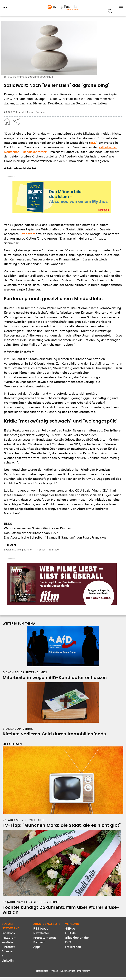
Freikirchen (73, 947)
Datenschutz (67, 971)
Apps (36, 947)
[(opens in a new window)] (61, 197)
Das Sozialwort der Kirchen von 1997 (31, 533)
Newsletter (41, 933)
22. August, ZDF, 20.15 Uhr (23, 820)
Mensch (41, 549)
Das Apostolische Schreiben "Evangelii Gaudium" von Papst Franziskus (55, 537)
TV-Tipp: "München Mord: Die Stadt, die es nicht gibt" (62, 825)
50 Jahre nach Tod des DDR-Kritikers (32, 902)
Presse (54, 971)
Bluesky (7, 951)
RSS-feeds (40, 928)
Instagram (9, 937)
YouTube (7, 942)
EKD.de (70, 933)
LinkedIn (8, 960)
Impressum (83, 971)
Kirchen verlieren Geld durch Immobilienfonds (54, 734)
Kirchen (28, 549)
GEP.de (70, 928)
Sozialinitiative (12, 549)
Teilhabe (54, 549)
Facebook (8, 933)
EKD (93, 142)
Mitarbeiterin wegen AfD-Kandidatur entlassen (55, 678)
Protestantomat (44, 937)
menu (5, 8)
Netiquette (42, 971)
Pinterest (8, 947)
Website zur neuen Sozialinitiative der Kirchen (37, 528)
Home (7, 121)
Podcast (39, 942)
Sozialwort (27, 234)
